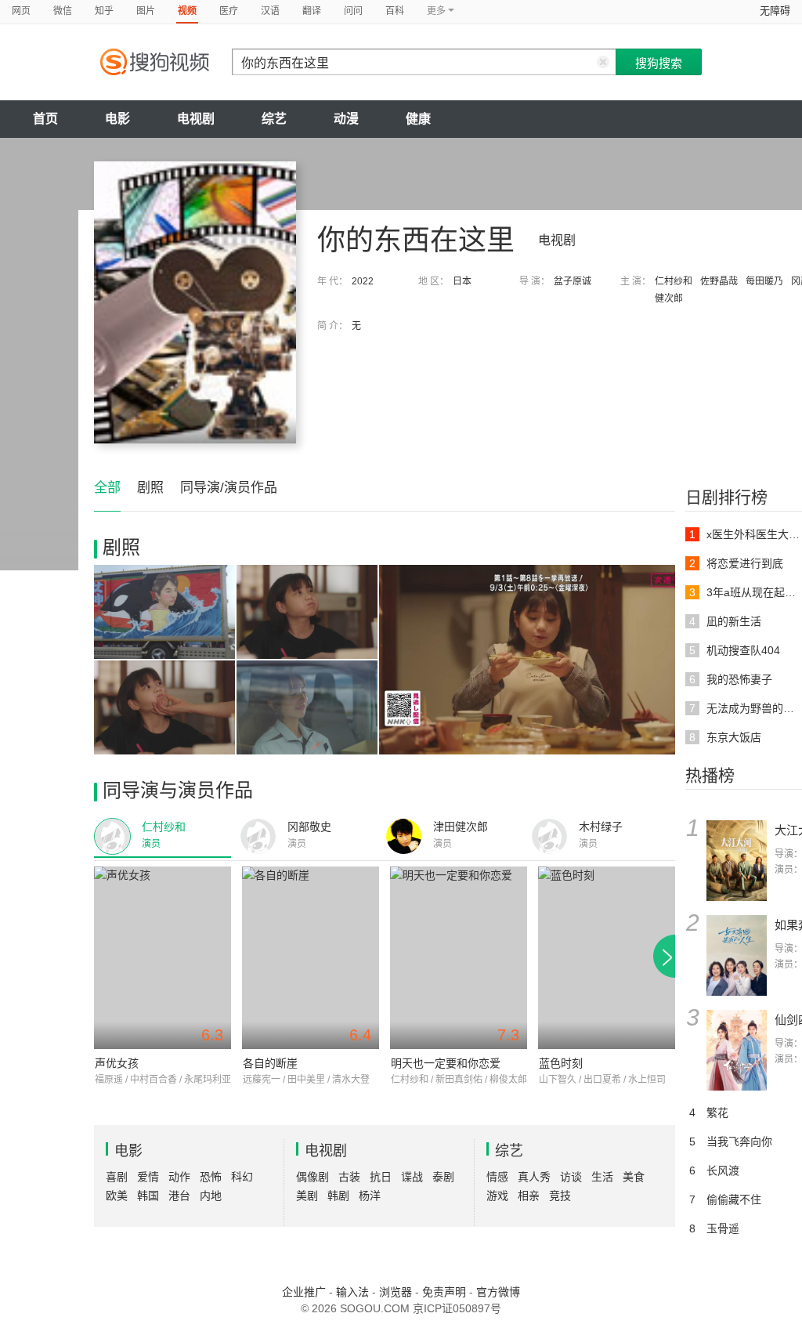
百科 (394, 10)
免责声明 (444, 1292)
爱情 (148, 1176)
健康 (418, 118)
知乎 (104, 10)
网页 (21, 10)
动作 (179, 1176)
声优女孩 (117, 1063)
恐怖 (211, 1176)
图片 (145, 10)
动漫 (346, 118)
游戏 (497, 1195)
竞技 (560, 1195)
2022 (363, 281)
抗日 (381, 1176)
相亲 (529, 1195)
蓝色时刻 (561, 1063)
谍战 (412, 1176)
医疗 (228, 10)
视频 (187, 10)
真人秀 (534, 1176)
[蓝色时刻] (606, 957)
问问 (353, 10)
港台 (179, 1195)
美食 (634, 1176)
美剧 (307, 1195)
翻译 (311, 10)
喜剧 (117, 1176)
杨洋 (370, 1195)
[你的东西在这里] (195, 302)
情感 (497, 1176)
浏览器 (395, 1292)
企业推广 (304, 1292)
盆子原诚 (572, 281)
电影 (117, 118)
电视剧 (196, 118)
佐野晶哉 (719, 281)
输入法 (352, 1292)
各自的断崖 (270, 1063)
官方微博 (498, 1292)
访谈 (571, 1176)
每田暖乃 (764, 281)
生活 (602, 1176)
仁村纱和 (673, 281)
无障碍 (775, 10)
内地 (211, 1195)
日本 (462, 281)
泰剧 (443, 1176)
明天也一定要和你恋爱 (445, 1063)
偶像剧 (312, 1176)
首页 (45, 118)
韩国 (148, 1195)
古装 (349, 1176)
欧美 (117, 1195)
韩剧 (338, 1195)
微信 (62, 10)
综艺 (274, 118)
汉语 (270, 10)
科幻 (242, 1176)
